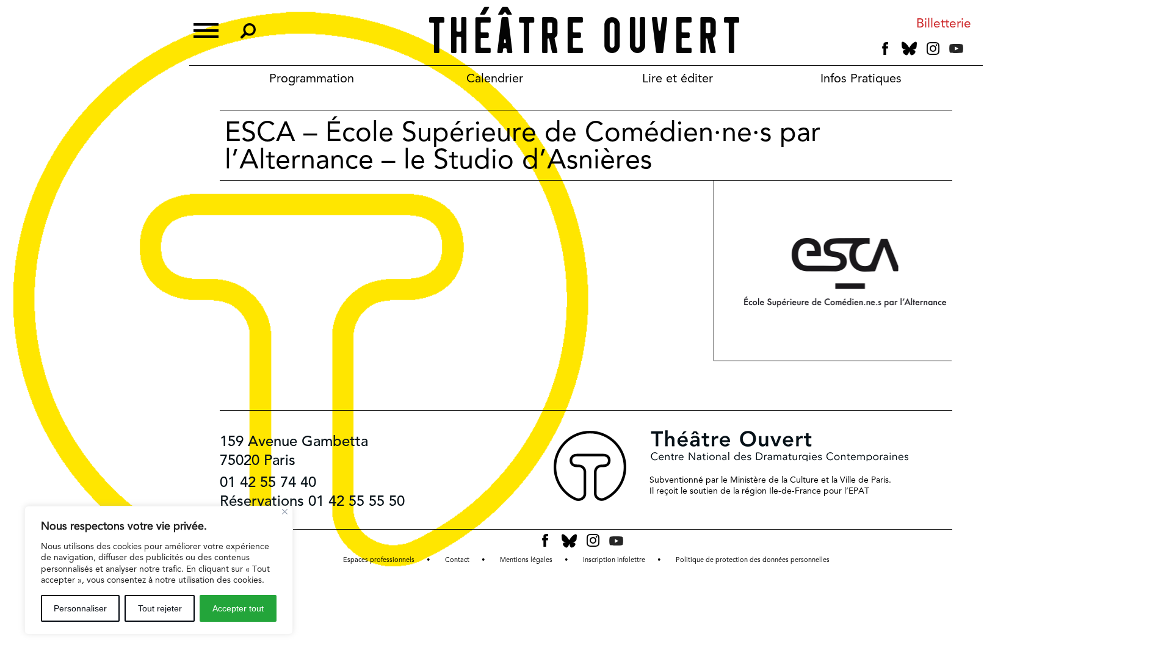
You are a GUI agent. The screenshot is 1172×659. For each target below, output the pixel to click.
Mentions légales (526, 560)
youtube (956, 48)
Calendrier (494, 78)
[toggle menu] (206, 29)
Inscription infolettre (614, 560)
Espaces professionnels (378, 560)
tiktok (973, 51)
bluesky (909, 48)
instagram (933, 49)
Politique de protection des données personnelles (753, 560)
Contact (457, 560)
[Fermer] (285, 511)
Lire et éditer (677, 78)
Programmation (311, 78)
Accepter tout (238, 608)
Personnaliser (80, 608)
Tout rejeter (160, 608)
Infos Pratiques (861, 78)
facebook (885, 49)
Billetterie (943, 23)
